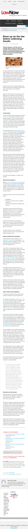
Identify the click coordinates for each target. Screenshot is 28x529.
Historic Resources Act (8, 307)
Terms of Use (14, 528)
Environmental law (13, 474)
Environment (11, 472)
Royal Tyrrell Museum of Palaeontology (15, 182)
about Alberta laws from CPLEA (12, 452)
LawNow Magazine (14, 14)
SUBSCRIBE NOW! (13, 457)
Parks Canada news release (9, 258)
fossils (19, 474)
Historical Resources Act (13, 211)
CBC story (6, 116)
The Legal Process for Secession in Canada (15, 434)
